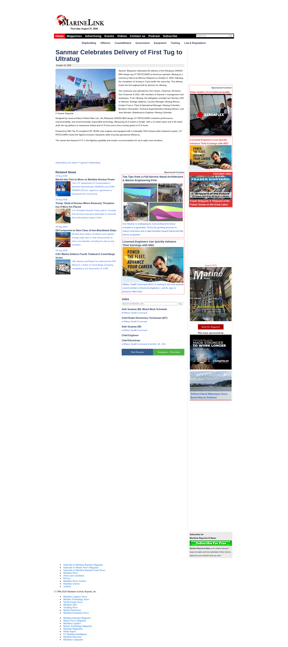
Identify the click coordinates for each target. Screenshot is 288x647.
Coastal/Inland (123, 43)
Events (109, 36)
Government (142, 43)
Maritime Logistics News (75, 596)
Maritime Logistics (72, 623)
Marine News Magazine (74, 620)
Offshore (105, 43)
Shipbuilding (89, 43)
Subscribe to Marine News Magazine (80, 567)
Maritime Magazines (73, 628)
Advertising (93, 36)
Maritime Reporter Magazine (77, 618)
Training (175, 43)
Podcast (154, 36)
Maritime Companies (73, 639)
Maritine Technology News (76, 599)
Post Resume (137, 352)
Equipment (160, 43)
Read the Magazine (210, 327)
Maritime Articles (71, 583)
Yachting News (70, 607)
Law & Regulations (195, 43)
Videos (122, 36)
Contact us (137, 36)
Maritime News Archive (74, 581)
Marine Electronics (72, 610)
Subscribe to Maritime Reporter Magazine (83, 565)
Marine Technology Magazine (77, 626)
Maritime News (70, 573)
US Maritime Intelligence (75, 634)
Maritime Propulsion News (76, 613)
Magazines (74, 36)
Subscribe (170, 36)
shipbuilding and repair (66, 162)
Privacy (66, 578)
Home (60, 36)
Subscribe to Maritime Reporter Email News (84, 570)
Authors (67, 586)
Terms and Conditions (73, 575)
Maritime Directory (72, 637)
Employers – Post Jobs (169, 352)
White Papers (69, 631)
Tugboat (83, 162)
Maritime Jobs (70, 604)
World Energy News (73, 602)
